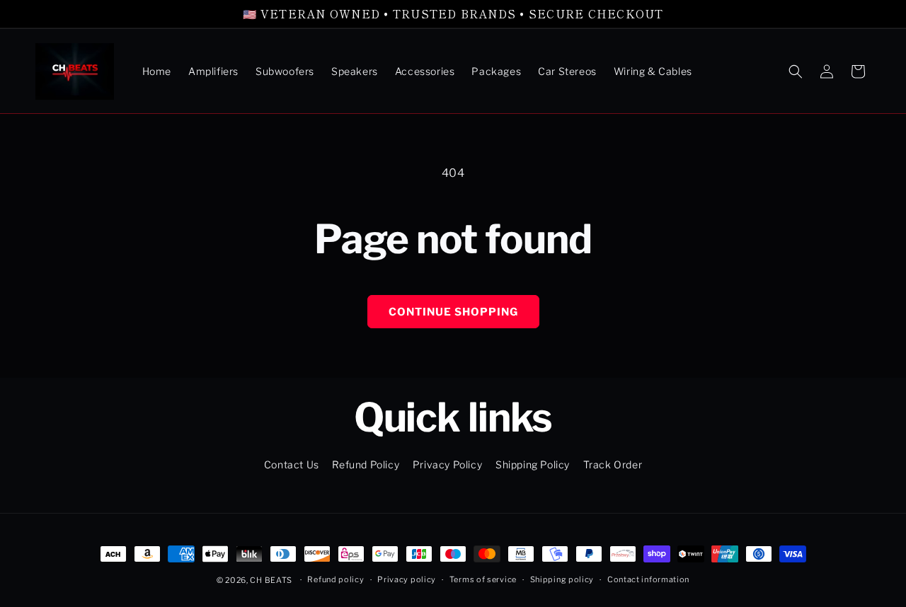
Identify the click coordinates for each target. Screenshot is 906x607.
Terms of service (483, 579)
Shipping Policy (532, 464)
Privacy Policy (447, 464)
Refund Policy (365, 464)
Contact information (648, 579)
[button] (795, 71)
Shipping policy (562, 579)
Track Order (613, 464)
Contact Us (291, 464)
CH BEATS (272, 580)
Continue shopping (453, 312)
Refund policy (335, 579)
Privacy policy (406, 579)
